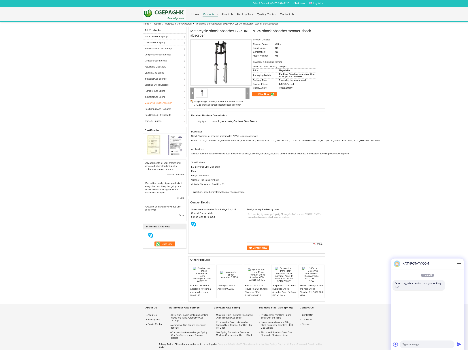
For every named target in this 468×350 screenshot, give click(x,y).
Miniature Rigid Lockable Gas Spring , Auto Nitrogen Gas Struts (234, 316)
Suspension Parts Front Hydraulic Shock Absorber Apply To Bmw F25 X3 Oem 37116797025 (284, 292)
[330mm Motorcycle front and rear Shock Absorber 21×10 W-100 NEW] (311, 275)
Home (195, 14)
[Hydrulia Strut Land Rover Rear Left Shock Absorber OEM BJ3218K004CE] (257, 275)
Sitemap (306, 324)
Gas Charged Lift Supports (158, 115)
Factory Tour (245, 14)
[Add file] (395, 344)
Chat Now (299, 3)
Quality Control (266, 14)
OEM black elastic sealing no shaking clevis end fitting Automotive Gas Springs (189, 318)
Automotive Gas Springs (157, 36)
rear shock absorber (235, 192)
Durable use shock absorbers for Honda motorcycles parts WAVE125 (200, 290)
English (317, 3)
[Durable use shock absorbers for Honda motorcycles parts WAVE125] (202, 275)
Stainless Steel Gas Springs (158, 48)
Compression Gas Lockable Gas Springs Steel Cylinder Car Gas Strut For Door (234, 325)
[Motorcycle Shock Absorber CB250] (229, 275)
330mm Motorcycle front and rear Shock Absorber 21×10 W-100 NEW (311, 290)
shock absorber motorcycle (210, 192)
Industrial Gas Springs (156, 79)
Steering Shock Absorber (157, 85)
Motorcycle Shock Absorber (178, 24)
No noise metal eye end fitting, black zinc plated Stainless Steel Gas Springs (277, 325)
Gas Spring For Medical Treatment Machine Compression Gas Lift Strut (234, 333)
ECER (162, 347)
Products (208, 14)
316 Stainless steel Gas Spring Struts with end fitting (276, 316)
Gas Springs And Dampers (158, 109)
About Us (227, 14)
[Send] (459, 344)
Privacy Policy (166, 344)
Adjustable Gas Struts (155, 66)
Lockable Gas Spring (155, 42)
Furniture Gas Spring (155, 91)
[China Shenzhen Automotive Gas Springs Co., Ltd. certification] (154, 144)
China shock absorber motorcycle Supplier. (196, 344)
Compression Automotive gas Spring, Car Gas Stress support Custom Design (189, 335)
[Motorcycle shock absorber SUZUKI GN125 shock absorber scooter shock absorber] (221, 62)
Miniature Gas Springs (156, 60)
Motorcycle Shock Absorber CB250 (226, 287)
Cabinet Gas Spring (154, 73)
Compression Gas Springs (158, 54)
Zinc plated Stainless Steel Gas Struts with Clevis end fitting (276, 333)
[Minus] (459, 263)
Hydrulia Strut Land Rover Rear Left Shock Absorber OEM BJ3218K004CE (256, 290)
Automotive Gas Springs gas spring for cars (188, 326)
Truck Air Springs (153, 121)
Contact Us (287, 14)
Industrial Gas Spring (155, 97)
